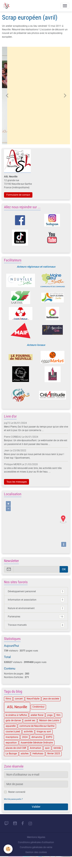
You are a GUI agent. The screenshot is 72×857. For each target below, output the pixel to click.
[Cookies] (8, 849)
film (58, 715)
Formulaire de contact (18, 194)
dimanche (36, 737)
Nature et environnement (35, 608)
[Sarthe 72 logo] (20, 297)
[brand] (7, 6)
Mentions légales (36, 837)
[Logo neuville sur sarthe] (20, 280)
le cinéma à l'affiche (16, 715)
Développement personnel (35, 591)
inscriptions (12, 737)
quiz (47, 748)
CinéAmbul (38, 706)
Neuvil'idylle (33, 698)
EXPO (49, 737)
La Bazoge (11, 753)
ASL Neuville (17, 707)
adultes (25, 753)
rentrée (57, 748)
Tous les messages (16, 481)
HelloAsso (37, 753)
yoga (50, 715)
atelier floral (37, 715)
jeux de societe (51, 698)
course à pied (13, 731)
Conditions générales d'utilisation (36, 842)
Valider (36, 806)
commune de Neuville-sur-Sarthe (36, 726)
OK (64, 569)
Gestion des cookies (36, 852)
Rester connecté (16, 792)
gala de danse (13, 720)
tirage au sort (44, 731)
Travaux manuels (35, 625)
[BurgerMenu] (64, 6)
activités (28, 731)
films (8, 698)
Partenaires (35, 616)
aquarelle (11, 726)
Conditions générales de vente (36, 847)
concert (19, 698)
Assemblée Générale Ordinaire (37, 742)
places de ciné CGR (16, 748)
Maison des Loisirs (49, 720)
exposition (11, 742)
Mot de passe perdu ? (13, 799)
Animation (35, 748)
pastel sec (30, 720)
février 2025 (53, 753)
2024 (25, 737)
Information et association (35, 599)
